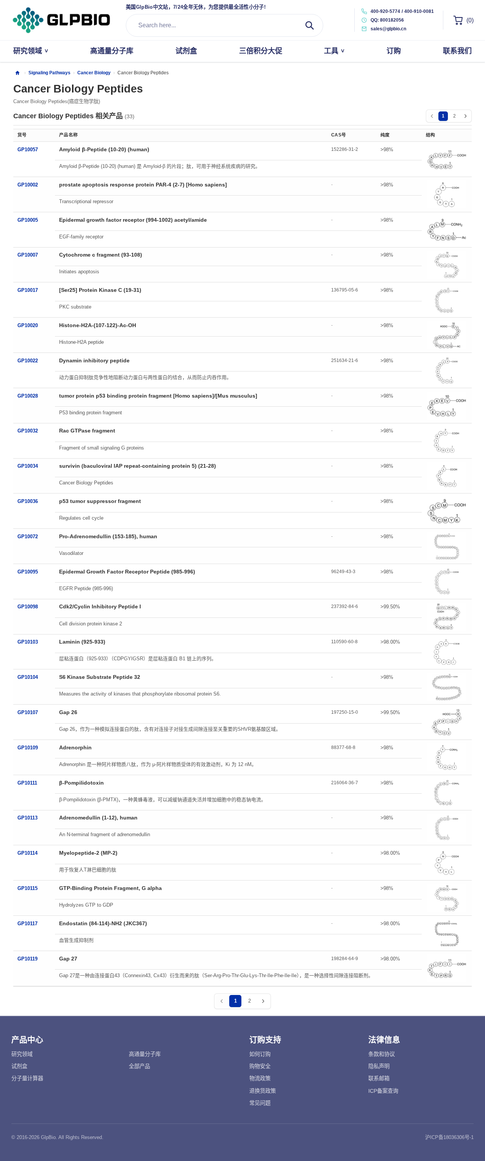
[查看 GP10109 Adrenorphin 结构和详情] (446, 757)
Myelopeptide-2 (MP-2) (88, 853)
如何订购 (260, 1054)
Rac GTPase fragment (87, 431)
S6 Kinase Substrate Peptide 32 (99, 677)
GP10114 (27, 853)
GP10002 (27, 185)
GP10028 (27, 396)
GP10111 (27, 783)
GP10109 (27, 747)
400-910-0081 (419, 11)
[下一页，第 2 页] (465, 116)
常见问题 (260, 1103)
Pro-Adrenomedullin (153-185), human (108, 536)
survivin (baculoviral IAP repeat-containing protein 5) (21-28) (137, 466)
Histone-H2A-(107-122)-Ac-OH (97, 325)
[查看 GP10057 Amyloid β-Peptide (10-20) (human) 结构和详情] (446, 159)
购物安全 (260, 1066)
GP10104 (27, 677)
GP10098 (27, 606)
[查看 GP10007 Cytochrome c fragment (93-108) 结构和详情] (446, 265)
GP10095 (27, 572)
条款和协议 (381, 1054)
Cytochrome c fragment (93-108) (100, 255)
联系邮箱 (379, 1078)
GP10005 (27, 220)
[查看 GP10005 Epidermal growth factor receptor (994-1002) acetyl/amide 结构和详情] (446, 230)
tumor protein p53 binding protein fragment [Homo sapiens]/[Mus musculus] (158, 396)
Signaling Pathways (49, 72)
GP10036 (27, 501)
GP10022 (27, 360)
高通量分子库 (145, 1054)
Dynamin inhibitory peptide (94, 360)
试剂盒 (19, 1066)
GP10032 (27, 431)
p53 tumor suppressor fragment (100, 501)
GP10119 (27, 959)
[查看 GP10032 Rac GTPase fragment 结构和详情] (446, 441)
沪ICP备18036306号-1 (449, 1137)
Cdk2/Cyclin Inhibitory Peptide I (100, 606)
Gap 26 (68, 712)
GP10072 (27, 536)
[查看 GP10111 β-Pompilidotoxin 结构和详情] (446, 793)
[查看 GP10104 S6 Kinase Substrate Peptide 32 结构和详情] (446, 687)
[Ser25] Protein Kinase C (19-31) (100, 290)
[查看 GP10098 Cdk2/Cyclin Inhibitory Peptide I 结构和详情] (446, 617)
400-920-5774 (385, 11)
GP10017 (27, 290)
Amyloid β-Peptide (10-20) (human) (104, 149)
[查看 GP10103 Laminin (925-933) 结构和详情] (446, 652)
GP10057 (27, 149)
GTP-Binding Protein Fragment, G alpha (110, 888)
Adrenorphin (75, 747)
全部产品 (139, 1066)
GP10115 (27, 888)
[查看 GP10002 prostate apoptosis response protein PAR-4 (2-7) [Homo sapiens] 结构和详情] (446, 194)
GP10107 (27, 712)
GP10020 (27, 325)
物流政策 (260, 1078)
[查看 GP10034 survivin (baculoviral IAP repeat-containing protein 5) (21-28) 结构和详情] (446, 476)
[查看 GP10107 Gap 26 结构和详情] (446, 722)
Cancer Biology (94, 72)
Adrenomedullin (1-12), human (98, 818)
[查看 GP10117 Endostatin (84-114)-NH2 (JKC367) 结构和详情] (446, 933)
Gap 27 (68, 959)
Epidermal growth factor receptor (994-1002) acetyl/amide (133, 220)
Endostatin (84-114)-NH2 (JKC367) (103, 923)
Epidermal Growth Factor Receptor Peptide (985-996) (127, 572)
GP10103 (27, 642)
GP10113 (27, 818)
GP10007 (27, 255)
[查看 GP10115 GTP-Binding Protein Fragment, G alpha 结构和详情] (446, 898)
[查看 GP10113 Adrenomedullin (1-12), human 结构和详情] (446, 828)
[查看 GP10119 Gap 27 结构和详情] (446, 968)
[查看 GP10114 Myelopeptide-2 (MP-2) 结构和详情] (446, 863)
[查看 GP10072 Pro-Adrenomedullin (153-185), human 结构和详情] (446, 546)
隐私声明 (379, 1066)
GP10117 (27, 923)
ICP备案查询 (383, 1091)
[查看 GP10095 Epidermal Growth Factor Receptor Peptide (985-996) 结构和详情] (446, 581)
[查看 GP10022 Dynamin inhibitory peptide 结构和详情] (446, 370)
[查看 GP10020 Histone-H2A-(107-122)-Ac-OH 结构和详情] (446, 335)
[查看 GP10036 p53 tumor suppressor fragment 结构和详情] (446, 511)
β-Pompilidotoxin (81, 783)
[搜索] (309, 25)
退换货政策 (262, 1091)
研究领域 (22, 1054)
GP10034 (27, 466)
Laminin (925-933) (82, 642)
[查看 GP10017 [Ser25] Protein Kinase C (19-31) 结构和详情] (446, 300)
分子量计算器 (27, 1078)
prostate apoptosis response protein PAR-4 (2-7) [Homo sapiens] (143, 185)
